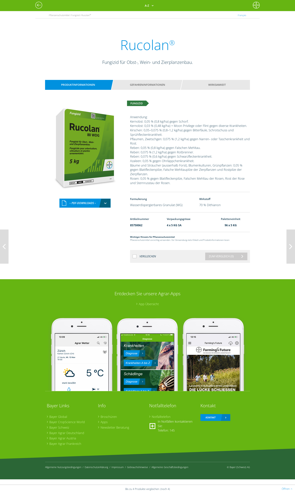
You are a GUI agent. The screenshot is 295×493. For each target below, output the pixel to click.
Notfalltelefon (161, 417)
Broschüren (109, 417)
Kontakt (210, 417)
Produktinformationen (78, 84)
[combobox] (85, 203)
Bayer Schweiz (59, 427)
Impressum (117, 467)
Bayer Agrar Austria (62, 438)
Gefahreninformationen (147, 84)
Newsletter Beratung (115, 427)
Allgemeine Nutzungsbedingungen (63, 467)
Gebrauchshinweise (137, 467)
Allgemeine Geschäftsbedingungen (169, 467)
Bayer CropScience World (67, 422)
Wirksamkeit (217, 84)
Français (242, 15)
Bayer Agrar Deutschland (66, 433)
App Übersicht (149, 304)
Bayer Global (58, 417)
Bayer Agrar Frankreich (65, 444)
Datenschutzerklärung (96, 467)
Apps (104, 422)
